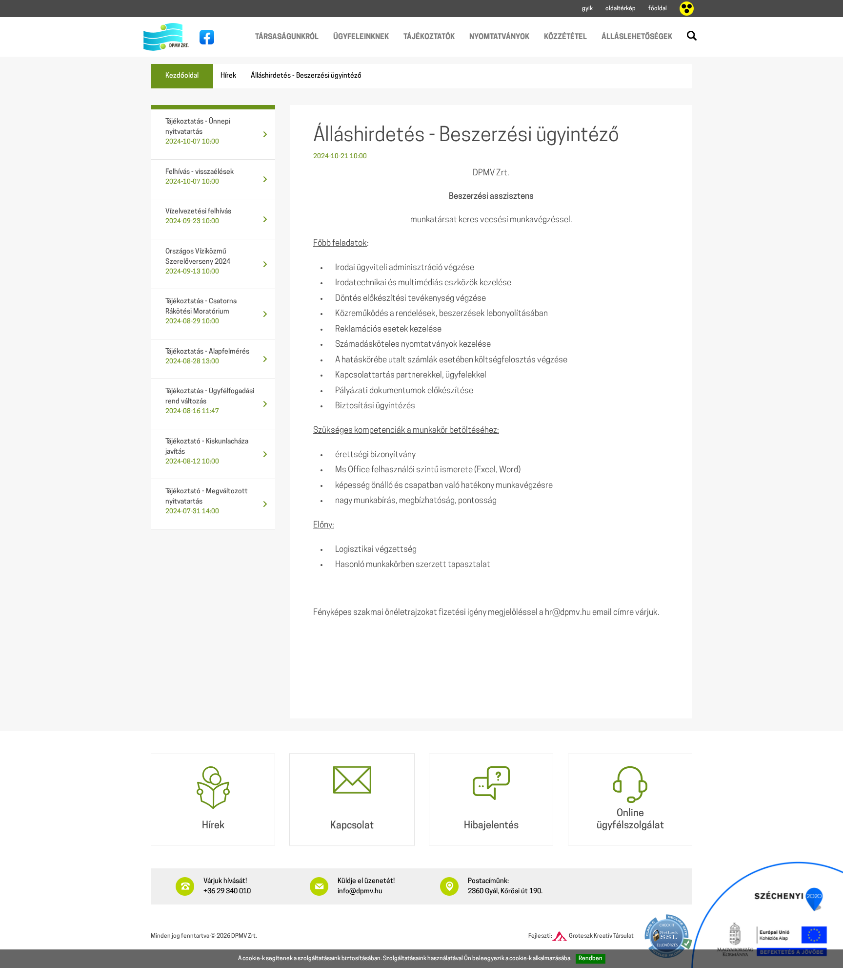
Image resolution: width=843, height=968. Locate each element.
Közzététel (565, 37)
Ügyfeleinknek (361, 37)
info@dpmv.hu (360, 891)
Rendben (590, 959)
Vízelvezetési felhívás (198, 216)
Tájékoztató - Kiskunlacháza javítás (206, 451)
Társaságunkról (287, 37)
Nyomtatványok (499, 37)
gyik (587, 9)
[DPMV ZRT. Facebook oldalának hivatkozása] (204, 37)
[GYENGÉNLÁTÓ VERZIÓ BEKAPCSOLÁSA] (687, 9)
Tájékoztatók (429, 37)
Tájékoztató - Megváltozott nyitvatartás (206, 501)
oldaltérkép (620, 9)
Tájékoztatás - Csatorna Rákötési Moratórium (201, 311)
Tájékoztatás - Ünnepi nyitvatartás (197, 131)
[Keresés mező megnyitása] (692, 35)
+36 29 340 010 (227, 891)
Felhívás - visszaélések (199, 176)
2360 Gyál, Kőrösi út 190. (505, 891)
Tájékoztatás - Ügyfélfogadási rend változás (209, 401)
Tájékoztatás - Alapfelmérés (207, 356)
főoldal (657, 9)
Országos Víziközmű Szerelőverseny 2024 (197, 261)
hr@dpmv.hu (568, 613)
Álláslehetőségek (637, 37)
